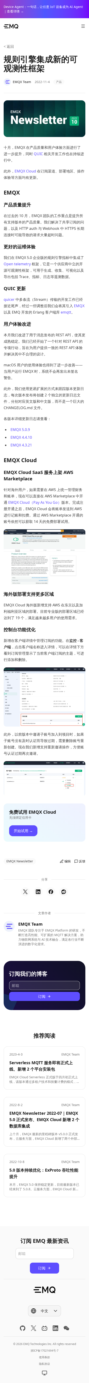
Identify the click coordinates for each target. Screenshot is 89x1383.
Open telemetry (17, 263)
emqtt (66, 312)
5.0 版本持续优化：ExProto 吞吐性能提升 (43, 1173)
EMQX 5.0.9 (20, 429)
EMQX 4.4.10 (21, 437)
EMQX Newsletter (19, 861)
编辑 (67, 861)
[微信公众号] (66, 1328)
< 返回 (9, 46)
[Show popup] (44, 1373)
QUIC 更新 (15, 288)
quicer (9, 299)
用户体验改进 (17, 324)
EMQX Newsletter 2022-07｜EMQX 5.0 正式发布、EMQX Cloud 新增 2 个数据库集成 (44, 1119)
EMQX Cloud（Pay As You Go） (34, 502)
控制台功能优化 (20, 629)
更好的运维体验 (20, 246)
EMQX (12, 192)
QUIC (38, 153)
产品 (59, 82)
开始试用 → (23, 830)
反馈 (82, 861)
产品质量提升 (17, 205)
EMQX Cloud (25, 171)
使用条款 (44, 1357)
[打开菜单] (83, 26)
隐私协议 (44, 1364)
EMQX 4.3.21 (21, 445)
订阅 (41, 996)
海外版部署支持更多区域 (29, 594)
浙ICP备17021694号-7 (44, 1351)
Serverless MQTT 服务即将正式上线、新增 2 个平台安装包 (41, 1066)
